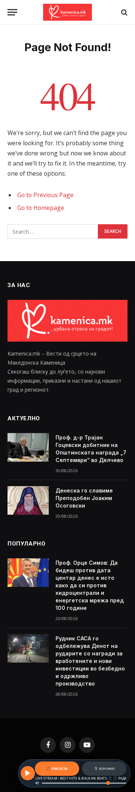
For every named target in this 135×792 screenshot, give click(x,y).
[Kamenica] (67, 12)
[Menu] (12, 12)
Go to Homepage (40, 208)
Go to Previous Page (45, 195)
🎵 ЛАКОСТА (57, 768)
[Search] (124, 12)
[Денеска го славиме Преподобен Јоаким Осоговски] (28, 500)
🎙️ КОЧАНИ (104, 768)
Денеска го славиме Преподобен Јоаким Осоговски (84, 498)
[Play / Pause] (28, 773)
